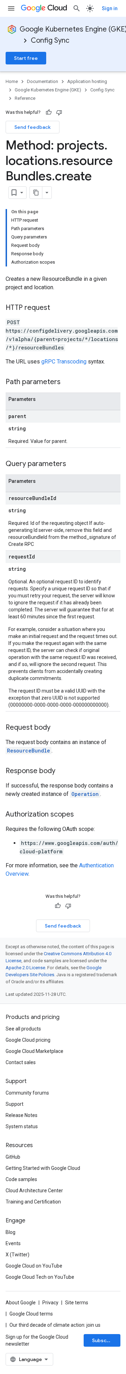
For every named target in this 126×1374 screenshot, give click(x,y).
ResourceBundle (28, 750)
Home (12, 81)
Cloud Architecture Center (34, 1190)
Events (13, 1243)
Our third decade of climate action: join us (54, 1325)
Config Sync (50, 40)
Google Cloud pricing (28, 1040)
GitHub (13, 1157)
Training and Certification (33, 1202)
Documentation (42, 81)
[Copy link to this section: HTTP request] (57, 308)
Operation (85, 794)
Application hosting (87, 81)
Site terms (76, 1302)
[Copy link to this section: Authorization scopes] (81, 815)
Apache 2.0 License (25, 967)
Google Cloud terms (31, 1314)
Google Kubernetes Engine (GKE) (48, 89)
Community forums (27, 1093)
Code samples (21, 1179)
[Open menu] (11, 8)
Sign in (110, 8)
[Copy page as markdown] (36, 193)
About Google (21, 1302)
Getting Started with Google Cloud (43, 1168)
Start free (26, 58)
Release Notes (21, 1115)
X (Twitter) (17, 1254)
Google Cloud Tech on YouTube (40, 1277)
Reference (25, 98)
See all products (23, 1029)
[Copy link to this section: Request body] (57, 728)
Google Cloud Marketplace (34, 1051)
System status (22, 1126)
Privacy (50, 1302)
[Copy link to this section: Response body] (62, 771)
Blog (10, 1232)
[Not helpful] (59, 112)
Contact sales (21, 1062)
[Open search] (76, 8)
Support (14, 1104)
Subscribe (104, 1340)
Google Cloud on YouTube (34, 1266)
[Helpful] (48, 112)
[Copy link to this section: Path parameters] (68, 382)
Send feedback (32, 127)
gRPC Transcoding (63, 361)
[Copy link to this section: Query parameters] (73, 464)
